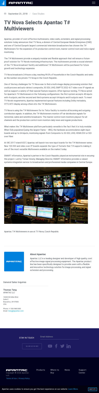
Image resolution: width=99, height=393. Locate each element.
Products (40, 370)
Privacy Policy (24, 378)
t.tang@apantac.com (16, 311)
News (67, 370)
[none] (19, 3)
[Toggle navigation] (93, 3)
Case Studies (38, 14)
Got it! (93, 389)
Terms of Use (11, 378)
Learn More (73, 389)
